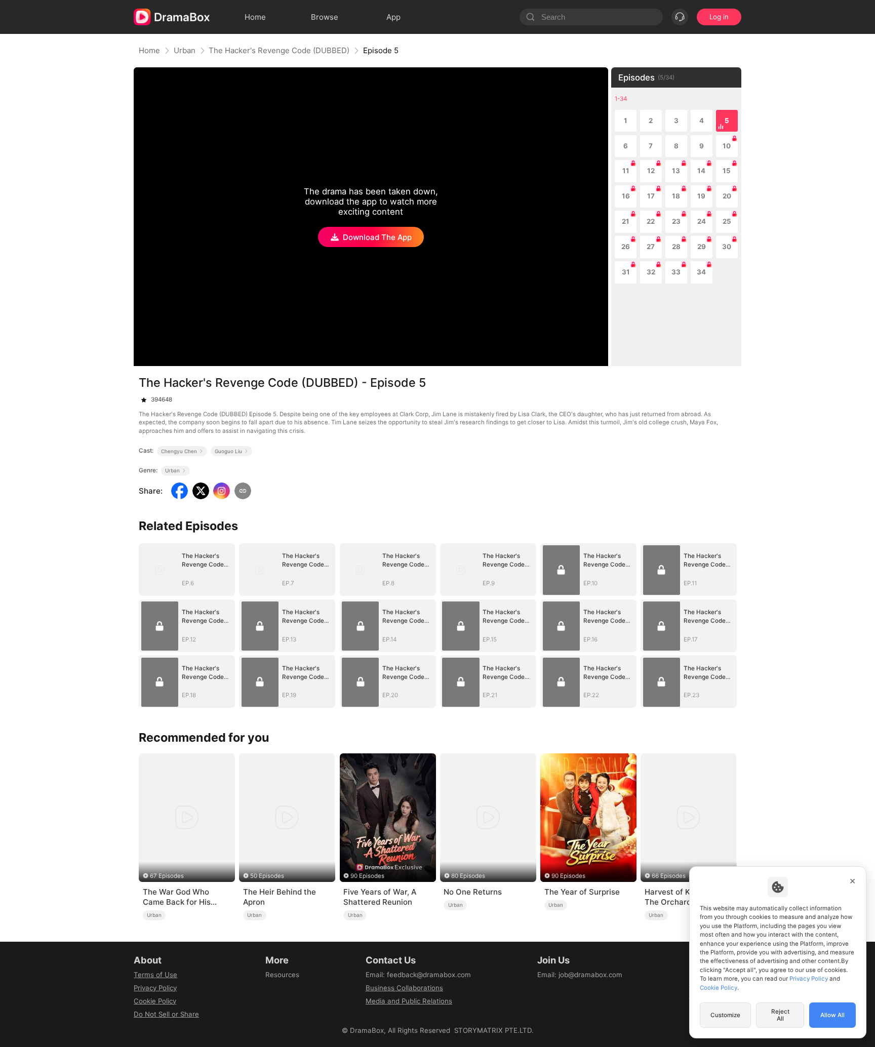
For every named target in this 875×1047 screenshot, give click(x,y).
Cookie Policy (155, 1001)
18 (676, 196)
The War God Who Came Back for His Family (177, 897)
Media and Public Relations (409, 1001)
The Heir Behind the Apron (279, 897)
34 (701, 272)
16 (626, 196)
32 (651, 272)
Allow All (832, 1015)
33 (676, 272)
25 (727, 221)
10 (727, 146)
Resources (282, 975)
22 (651, 221)
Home (149, 50)
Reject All (780, 1015)
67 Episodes (167, 875)
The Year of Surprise (582, 892)
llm (269, 988)
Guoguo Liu (228, 451)
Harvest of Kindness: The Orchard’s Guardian (688, 897)
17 (651, 196)
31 (626, 272)
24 (701, 221)
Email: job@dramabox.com (579, 975)
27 (651, 247)
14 (701, 171)
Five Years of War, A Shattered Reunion (379, 897)
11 (625, 171)
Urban (184, 50)
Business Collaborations (404, 988)
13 (676, 171)
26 (625, 247)
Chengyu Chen (179, 451)
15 (727, 171)
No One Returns (473, 892)
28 (676, 247)
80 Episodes (468, 875)
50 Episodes (267, 875)
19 (701, 196)
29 (701, 247)
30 (726, 247)
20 (727, 196)
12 (651, 171)
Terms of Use (155, 975)
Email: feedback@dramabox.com (418, 975)
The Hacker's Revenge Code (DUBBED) (279, 50)
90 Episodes (367, 875)
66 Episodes (669, 875)
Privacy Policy (155, 988)
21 (625, 221)
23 (676, 221)
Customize (725, 1015)
